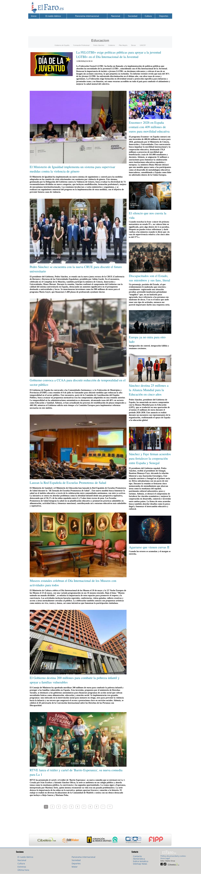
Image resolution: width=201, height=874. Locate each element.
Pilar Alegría (123, 45)
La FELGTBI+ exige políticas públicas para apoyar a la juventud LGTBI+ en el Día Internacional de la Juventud (118, 54)
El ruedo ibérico (53, 16)
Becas (133, 45)
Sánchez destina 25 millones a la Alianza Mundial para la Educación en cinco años (148, 389)
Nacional (115, 16)
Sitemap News (140, 863)
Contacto (137, 856)
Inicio (33, 16)
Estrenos (22, 866)
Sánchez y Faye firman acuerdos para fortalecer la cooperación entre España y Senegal (150, 458)
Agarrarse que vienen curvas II (149, 547)
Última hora (23, 870)
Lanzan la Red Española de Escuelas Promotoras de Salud (68, 482)
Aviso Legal (165, 858)
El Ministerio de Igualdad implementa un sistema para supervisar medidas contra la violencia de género (72, 169)
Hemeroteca (139, 858)
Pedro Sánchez (98, 45)
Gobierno (111, 45)
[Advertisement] (100, 25)
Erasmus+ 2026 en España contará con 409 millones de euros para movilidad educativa (149, 126)
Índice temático (140, 861)
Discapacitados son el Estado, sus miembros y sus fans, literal (149, 277)
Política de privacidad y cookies (173, 856)
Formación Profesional (81, 45)
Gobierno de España (62, 45)
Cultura (148, 16)
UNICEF (143, 45)
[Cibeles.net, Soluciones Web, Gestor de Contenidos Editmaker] (173, 863)
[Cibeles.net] (100, 840)
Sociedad (132, 16)
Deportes (163, 16)
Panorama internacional (87, 16)
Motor (75, 866)
